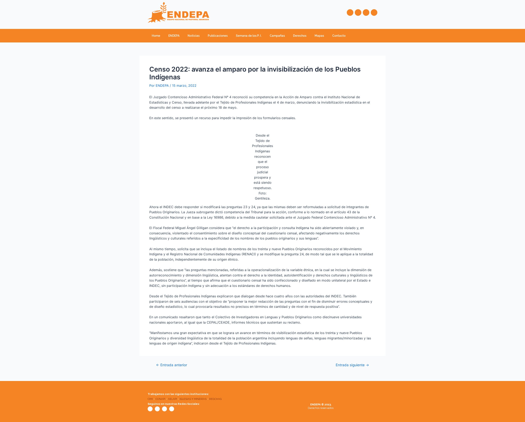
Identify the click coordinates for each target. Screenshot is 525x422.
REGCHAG (215, 398)
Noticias (194, 35)
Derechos (299, 35)
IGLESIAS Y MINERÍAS (193, 398)
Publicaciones (218, 35)
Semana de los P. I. (248, 35)
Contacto (339, 35)
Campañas (277, 35)
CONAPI (160, 398)
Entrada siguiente (352, 365)
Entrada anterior (171, 365)
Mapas (319, 35)
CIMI (150, 398)
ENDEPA (173, 35)
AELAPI (172, 398)
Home (156, 35)
